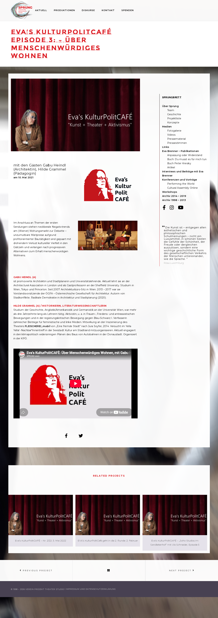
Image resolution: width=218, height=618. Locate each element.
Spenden (127, 10)
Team (170, 110)
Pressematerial (176, 138)
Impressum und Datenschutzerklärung (91, 589)
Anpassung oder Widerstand (184, 155)
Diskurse (88, 10)
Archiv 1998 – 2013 (174, 200)
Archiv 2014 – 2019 (174, 196)
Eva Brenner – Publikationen (180, 151)
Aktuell (41, 10)
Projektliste (174, 118)
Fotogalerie (174, 130)
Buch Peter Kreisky (179, 163)
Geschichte (174, 114)
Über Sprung (170, 106)
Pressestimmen (177, 142)
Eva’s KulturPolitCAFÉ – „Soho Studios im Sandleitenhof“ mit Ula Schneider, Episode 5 (174, 542)
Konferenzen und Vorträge (179, 179)
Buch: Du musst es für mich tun (187, 159)
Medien (167, 126)
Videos (171, 134)
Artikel (171, 167)
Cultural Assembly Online (182, 187)
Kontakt (108, 10)
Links (165, 147)
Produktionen (64, 10)
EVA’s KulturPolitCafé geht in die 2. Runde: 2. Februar (108, 540)
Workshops (169, 191)
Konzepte (173, 122)
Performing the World (180, 183)
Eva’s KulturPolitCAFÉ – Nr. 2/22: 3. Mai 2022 (40, 540)
